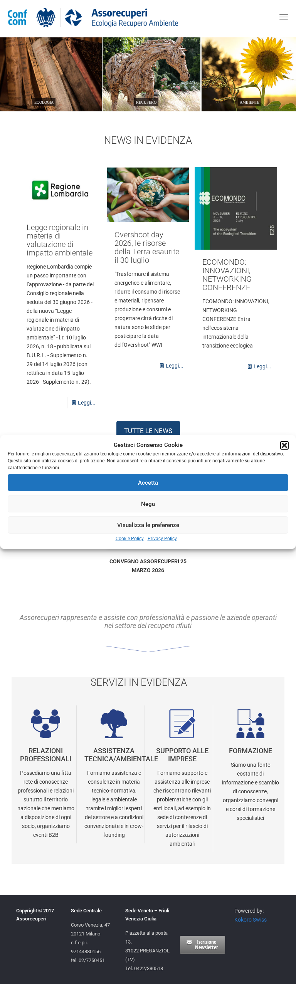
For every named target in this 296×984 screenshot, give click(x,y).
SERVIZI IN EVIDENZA (139, 682)
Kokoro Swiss (250, 920)
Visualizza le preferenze (148, 525)
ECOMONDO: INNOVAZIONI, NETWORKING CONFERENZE (227, 274)
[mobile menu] (283, 17)
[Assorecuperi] (93, 17)
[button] (284, 445)
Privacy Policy (162, 538)
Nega (148, 503)
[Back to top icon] (259, 968)
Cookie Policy (130, 538)
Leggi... (87, 403)
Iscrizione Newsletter (206, 944)
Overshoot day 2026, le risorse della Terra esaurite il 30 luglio (146, 247)
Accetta (148, 482)
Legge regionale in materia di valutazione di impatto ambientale (59, 240)
